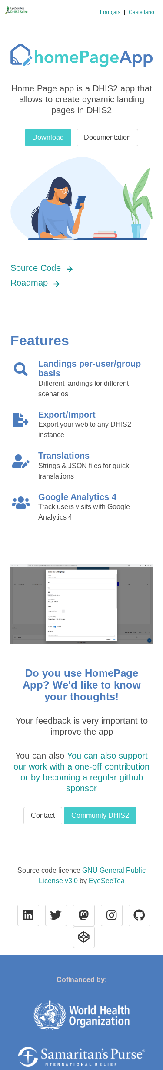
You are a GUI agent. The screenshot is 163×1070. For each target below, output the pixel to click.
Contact (43, 815)
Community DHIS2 (100, 815)
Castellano (141, 12)
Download (48, 137)
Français (110, 12)
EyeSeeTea (107, 880)
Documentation (107, 137)
